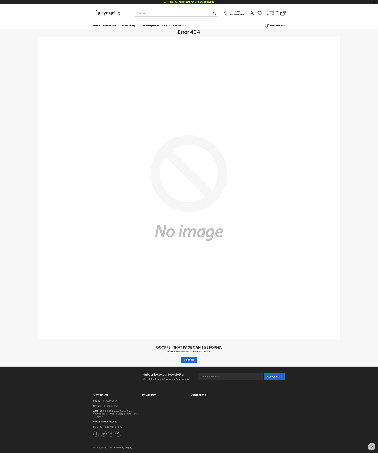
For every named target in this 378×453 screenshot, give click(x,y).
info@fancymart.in (109, 405)
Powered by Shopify (122, 447)
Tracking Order (150, 25)
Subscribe (272, 376)
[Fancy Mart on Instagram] (111, 434)
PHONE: (96, 400)
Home (96, 25)
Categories (109, 25)
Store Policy (128, 25)
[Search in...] (214, 13)
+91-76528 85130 (109, 400)
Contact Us (179, 25)
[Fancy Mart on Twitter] (104, 434)
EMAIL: (96, 405)
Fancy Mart (106, 447)
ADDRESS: (97, 411)
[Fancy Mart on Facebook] (96, 434)
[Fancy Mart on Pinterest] (118, 434)
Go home (189, 359)
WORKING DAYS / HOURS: (105, 421)
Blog (164, 25)
